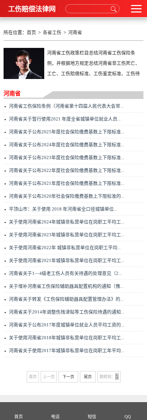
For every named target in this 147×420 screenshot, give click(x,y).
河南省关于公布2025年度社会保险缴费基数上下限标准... (66, 131)
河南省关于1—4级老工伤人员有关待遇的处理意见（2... (65, 273)
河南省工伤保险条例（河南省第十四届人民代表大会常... (66, 106)
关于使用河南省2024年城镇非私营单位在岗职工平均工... (66, 221)
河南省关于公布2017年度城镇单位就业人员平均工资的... (66, 324)
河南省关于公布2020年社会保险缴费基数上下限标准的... (66, 196)
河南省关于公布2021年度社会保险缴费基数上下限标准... (66, 183)
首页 (31, 32)
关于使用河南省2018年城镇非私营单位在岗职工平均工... (66, 337)
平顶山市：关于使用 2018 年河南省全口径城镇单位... (63, 209)
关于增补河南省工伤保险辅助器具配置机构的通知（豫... (66, 286)
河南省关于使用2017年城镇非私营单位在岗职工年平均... (66, 350)
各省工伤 (52, 32)
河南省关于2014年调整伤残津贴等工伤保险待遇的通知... (66, 312)
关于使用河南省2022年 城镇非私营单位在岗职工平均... (65, 247)
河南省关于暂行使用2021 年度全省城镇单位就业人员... (65, 119)
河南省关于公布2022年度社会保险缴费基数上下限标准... (66, 170)
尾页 (88, 377)
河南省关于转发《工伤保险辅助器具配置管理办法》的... (66, 299)
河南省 (75, 32)
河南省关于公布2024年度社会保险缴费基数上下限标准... (66, 144)
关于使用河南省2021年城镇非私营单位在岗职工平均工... (66, 260)
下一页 (68, 377)
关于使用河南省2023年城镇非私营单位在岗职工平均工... (66, 234)
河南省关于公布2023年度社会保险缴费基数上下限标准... (66, 157)
